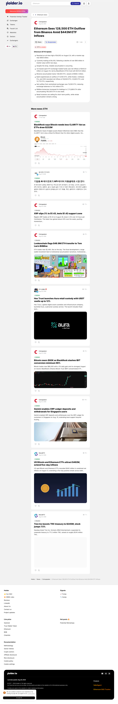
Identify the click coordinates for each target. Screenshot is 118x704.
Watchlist (13, 32)
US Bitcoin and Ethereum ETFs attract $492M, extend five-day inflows (57, 463)
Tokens (12, 24)
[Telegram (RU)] (109, 673)
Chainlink (7, 635)
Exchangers (14, 40)
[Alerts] (84, 4)
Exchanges (13, 20)
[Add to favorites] (35, 163)
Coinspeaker (43, 22)
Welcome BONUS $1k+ (17, 11)
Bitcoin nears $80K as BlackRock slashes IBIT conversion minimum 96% (57, 361)
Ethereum (7, 629)
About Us (7, 606)
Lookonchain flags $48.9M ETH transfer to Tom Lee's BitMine (58, 244)
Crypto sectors (9, 652)
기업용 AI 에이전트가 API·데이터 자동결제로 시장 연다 (59, 181)
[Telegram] (105, 673)
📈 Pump (63, 594)
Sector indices (9, 649)
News (38, 579)
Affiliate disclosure (10, 655)
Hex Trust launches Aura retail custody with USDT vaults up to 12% (59, 299)
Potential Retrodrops (67, 623)
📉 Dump (63, 597)
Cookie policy (8, 661)
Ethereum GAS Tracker (102, 689)
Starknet (7, 623)
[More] (85, 42)
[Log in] (89, 4)
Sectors (12, 36)
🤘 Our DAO (8, 594)
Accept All (19, 697)
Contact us (7, 609)
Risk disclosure (9, 658)
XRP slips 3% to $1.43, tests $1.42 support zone (58, 213)
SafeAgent (98, 685)
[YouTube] (102, 673)
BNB (5, 632)
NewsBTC (42, 453)
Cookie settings (9, 664)
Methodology (8, 646)
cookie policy (31, 693)
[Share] (38, 163)
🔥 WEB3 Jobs (9, 597)
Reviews (7, 600)
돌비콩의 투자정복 (44, 172)
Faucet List (14, 28)
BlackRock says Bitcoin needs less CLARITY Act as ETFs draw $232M (59, 126)
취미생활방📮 (43, 289)
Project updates (9, 612)
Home (33, 579)
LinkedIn (7, 603)
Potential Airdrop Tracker (18, 17)
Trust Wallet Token (10, 626)
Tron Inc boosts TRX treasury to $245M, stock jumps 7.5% (57, 525)
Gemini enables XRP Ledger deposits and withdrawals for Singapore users (54, 410)
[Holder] (12, 673)
